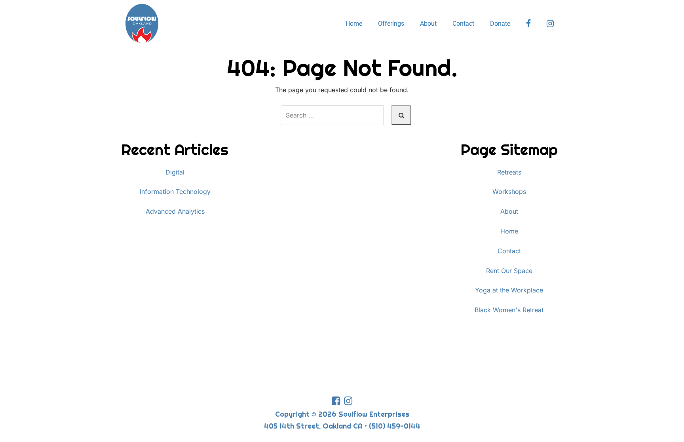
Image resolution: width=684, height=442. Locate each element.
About (428, 23)
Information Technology (175, 191)
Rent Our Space (509, 271)
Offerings (391, 23)
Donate (500, 23)
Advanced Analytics (175, 211)
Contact (463, 23)
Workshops (509, 191)
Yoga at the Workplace (509, 290)
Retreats (509, 172)
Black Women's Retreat (509, 310)
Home (354, 23)
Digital (174, 172)
